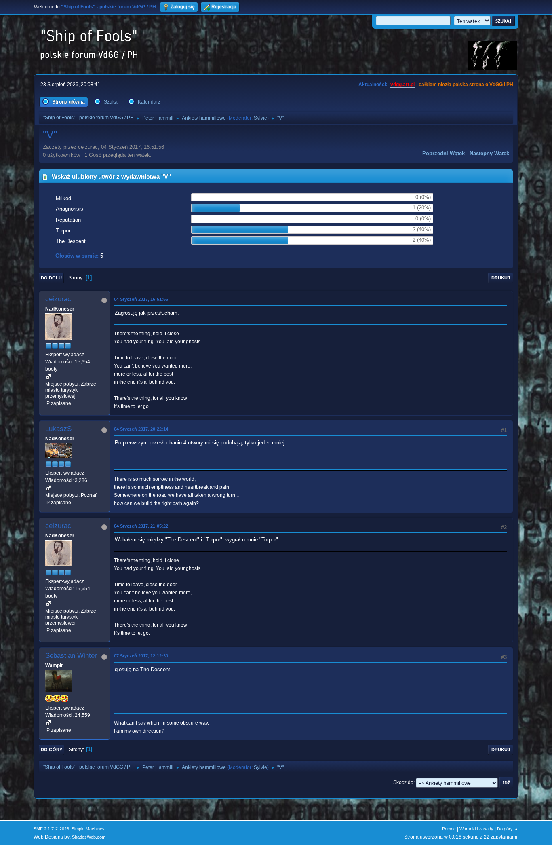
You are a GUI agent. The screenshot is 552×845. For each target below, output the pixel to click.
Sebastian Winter (71, 655)
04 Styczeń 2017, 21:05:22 (141, 526)
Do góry (51, 749)
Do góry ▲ (507, 828)
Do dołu (51, 277)
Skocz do (403, 782)
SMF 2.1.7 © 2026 (51, 828)
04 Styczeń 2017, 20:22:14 (141, 429)
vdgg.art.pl (402, 84)
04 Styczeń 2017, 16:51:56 (141, 299)
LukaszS (58, 429)
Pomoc (449, 828)
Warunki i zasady (476, 828)
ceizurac (58, 299)
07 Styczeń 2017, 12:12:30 (141, 655)
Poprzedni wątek (443, 153)
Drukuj (500, 277)
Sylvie (260, 118)
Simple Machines (88, 828)
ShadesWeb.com (88, 836)
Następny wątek (489, 153)
